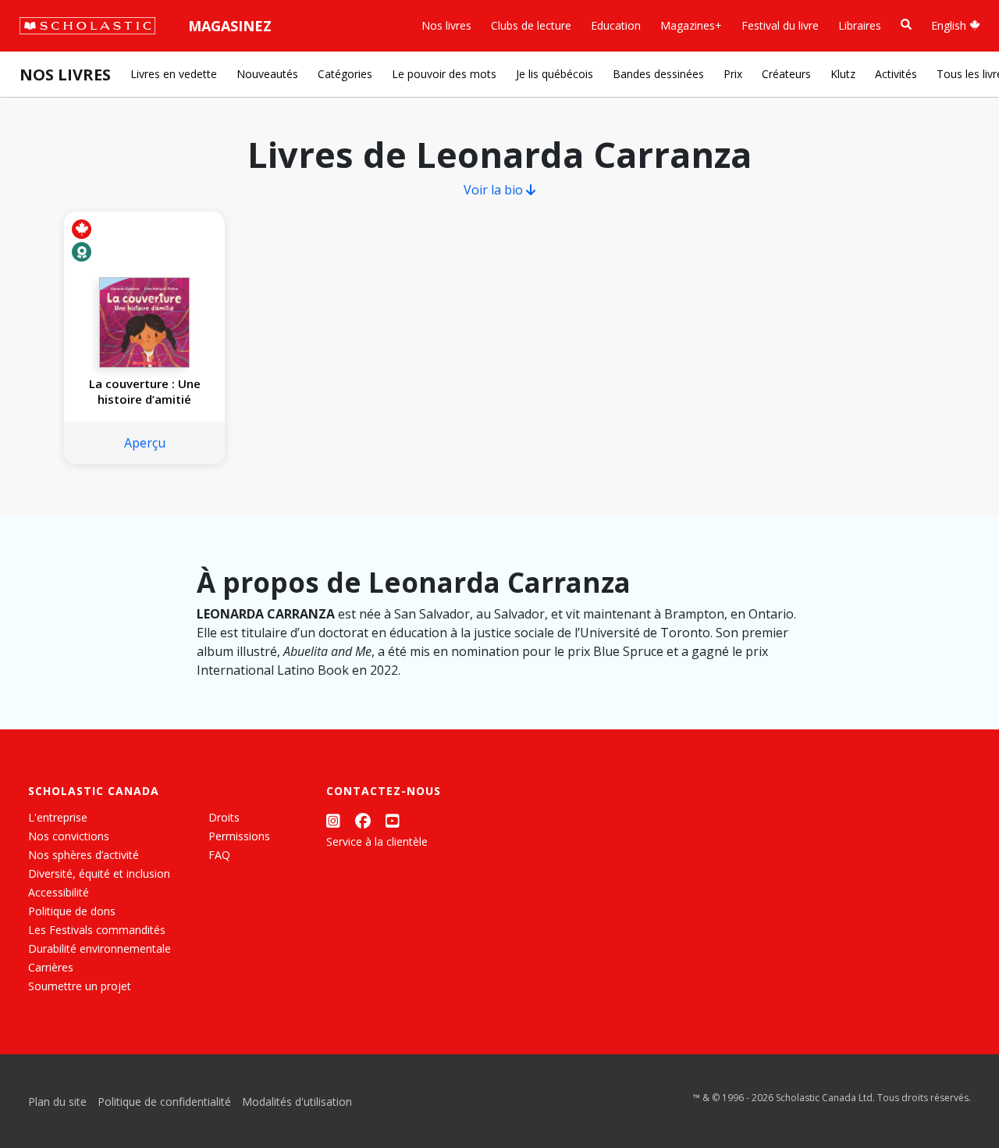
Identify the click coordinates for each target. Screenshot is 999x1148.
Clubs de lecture (531, 25)
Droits (224, 817)
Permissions (239, 836)
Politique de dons (72, 911)
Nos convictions (68, 836)
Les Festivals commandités (96, 929)
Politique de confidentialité (164, 1101)
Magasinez (230, 25)
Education (616, 25)
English (950, 25)
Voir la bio (495, 189)
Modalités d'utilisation (297, 1101)
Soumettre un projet (79, 986)
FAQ (219, 854)
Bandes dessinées (658, 73)
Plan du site (57, 1101)
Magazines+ (691, 25)
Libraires (859, 25)
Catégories (345, 73)
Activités (896, 73)
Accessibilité (58, 892)
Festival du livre (780, 25)
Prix (732, 73)
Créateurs (786, 73)
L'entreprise (57, 817)
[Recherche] (906, 24)
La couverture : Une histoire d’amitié (145, 391)
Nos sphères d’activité (83, 854)
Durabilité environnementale (99, 948)
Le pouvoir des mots (444, 73)
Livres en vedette (173, 73)
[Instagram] (333, 820)
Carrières (50, 967)
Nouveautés (267, 73)
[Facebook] (363, 820)
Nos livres (446, 25)
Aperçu (144, 442)
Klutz (842, 73)
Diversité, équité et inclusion (99, 873)
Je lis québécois (554, 73)
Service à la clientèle (377, 841)
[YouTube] (393, 820)
